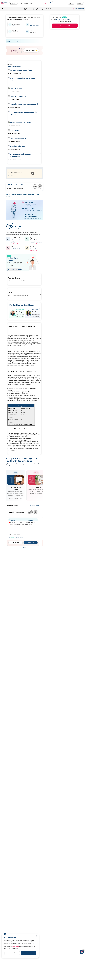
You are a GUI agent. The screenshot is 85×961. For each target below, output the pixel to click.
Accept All (29, 953)
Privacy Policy (15, 946)
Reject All (12, 953)
